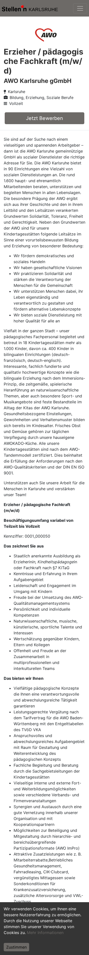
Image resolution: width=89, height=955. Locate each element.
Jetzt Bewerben (44, 118)
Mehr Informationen (45, 932)
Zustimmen (16, 947)
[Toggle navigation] (80, 8)
